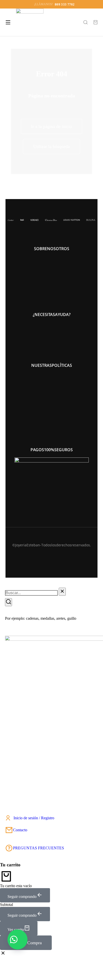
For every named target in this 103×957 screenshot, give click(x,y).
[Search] (8, 602)
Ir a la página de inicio (51, 126)
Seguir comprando (22, 896)
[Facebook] (56, 555)
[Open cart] (95, 22)
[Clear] (62, 592)
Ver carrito (16, 929)
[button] (18, 939)
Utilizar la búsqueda (51, 146)
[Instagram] (46, 555)
